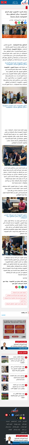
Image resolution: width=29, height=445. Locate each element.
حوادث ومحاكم (17, 430)
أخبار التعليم (14, 421)
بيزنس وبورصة (17, 424)
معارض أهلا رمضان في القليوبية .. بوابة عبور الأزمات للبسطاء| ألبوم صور (15, 282)
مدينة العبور (23, 301)
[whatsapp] (16, 22)
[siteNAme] (24, 2)
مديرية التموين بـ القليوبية (11, 67)
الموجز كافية (9, 424)
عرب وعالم (24, 430)
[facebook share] (25, 22)
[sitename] (14, 410)
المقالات (10, 430)
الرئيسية (25, 421)
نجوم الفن (24, 424)
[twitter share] (22, 22)
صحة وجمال (8, 427)
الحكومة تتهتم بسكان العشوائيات (19, 292)
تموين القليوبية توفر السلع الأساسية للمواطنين (16, 295)
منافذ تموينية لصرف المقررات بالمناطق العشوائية (16, 304)
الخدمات (7, 421)
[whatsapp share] (19, 22)
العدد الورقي (18, 415)
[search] (2, 2)
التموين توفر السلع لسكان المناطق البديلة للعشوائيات (15, 298)
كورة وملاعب (24, 427)
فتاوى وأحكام (16, 427)
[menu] (5, 2)
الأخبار (19, 421)
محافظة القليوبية (17, 49)
